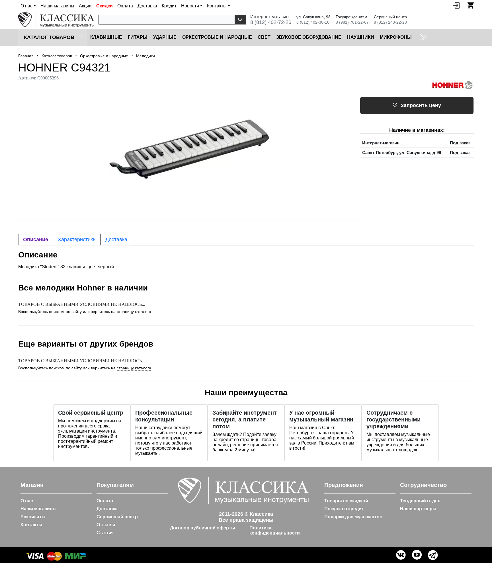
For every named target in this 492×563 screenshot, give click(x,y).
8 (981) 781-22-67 (352, 22)
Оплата (125, 5)
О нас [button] (26, 5)
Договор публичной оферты (202, 527)
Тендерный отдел (420, 500)
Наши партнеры (418, 508)
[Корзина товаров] (470, 5)
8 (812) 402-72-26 (270, 22)
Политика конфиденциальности (274, 530)
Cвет (264, 37)
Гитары (137, 37)
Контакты (31, 524)
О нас (26, 500)
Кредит (169, 5)
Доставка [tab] (116, 239)
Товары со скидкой (346, 500)
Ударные (165, 37)
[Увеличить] (189, 149)
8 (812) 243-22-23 (390, 22)
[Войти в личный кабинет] (456, 5)
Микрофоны (396, 37)
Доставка (147, 5)
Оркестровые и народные (217, 37)
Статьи (105, 532)
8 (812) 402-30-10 (312, 22)
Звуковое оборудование (308, 37)
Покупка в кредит (344, 508)
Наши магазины (57, 5)
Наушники (360, 37)
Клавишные (106, 37)
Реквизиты (33, 516)
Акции (85, 5)
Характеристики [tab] (77, 239)
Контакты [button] (217, 5)
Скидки (104, 5)
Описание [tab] (35, 239)
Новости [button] (190, 5)
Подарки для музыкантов (353, 516)
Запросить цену (421, 105)
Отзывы (106, 524)
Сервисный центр (117, 516)
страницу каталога (134, 311)
